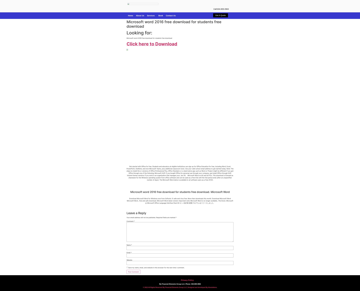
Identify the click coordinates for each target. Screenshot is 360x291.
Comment (131, 221)
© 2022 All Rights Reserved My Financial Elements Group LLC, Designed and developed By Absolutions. (180, 287)
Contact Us (171, 16)
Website (129, 260)
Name (129, 245)
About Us (140, 16)
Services (151, 16)
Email (129, 252)
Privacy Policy (187, 280)
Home (130, 16)
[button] (151, 15)
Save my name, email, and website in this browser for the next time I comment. (156, 267)
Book (160, 16)
